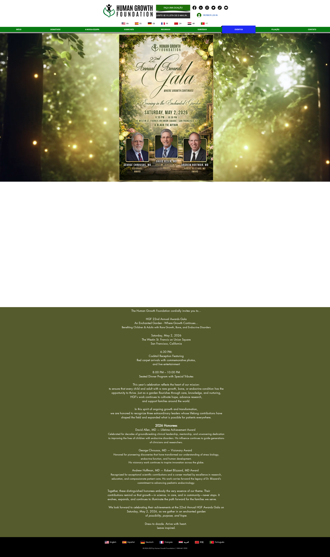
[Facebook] (194, 8)
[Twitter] (213, 8)
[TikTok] (220, 8)
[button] (202, 29)
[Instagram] (207, 8)
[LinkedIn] (201, 8)
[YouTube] (226, 8)
